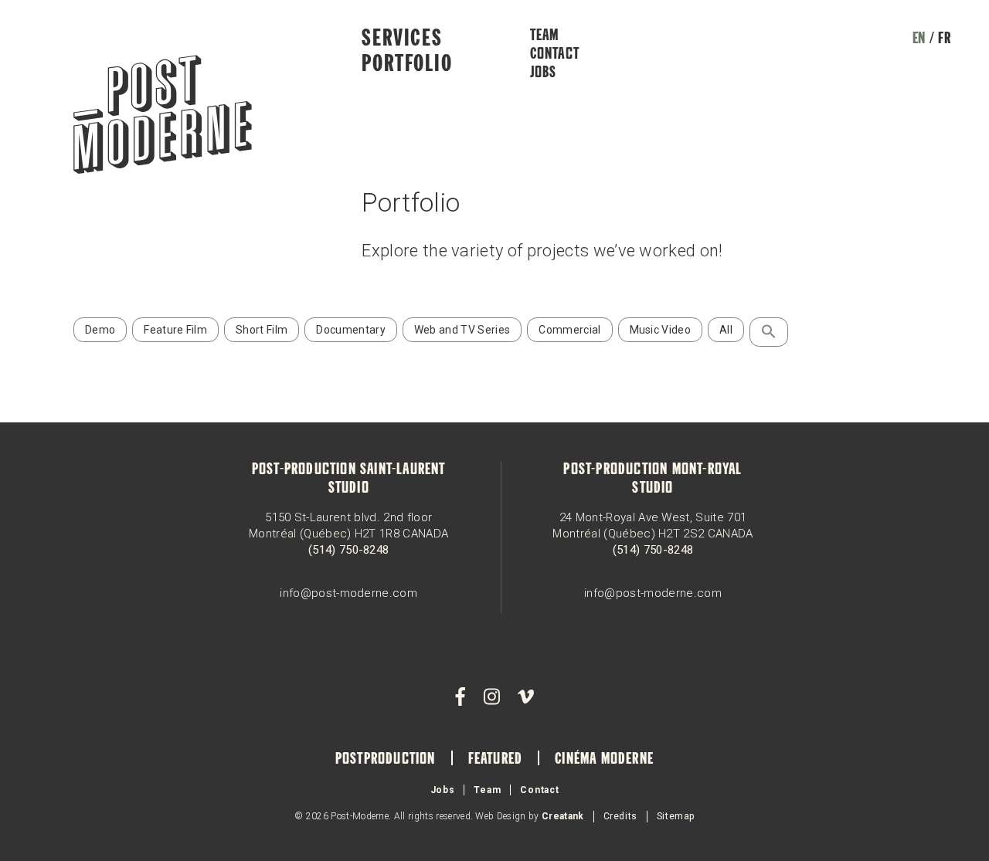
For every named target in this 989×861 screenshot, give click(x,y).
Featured (495, 760)
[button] (768, 332)
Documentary (351, 330)
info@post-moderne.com (348, 593)
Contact (554, 55)
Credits (620, 816)
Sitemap (676, 816)
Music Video (661, 330)
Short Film (261, 330)
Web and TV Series (462, 330)
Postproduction (385, 760)
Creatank (563, 816)
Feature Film (175, 330)
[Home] (162, 116)
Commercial (569, 330)
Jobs (543, 73)
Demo (100, 330)
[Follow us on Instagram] (491, 697)
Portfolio (407, 64)
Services (402, 39)
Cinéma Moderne (604, 760)
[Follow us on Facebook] (460, 697)
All (725, 330)
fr (944, 39)
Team (544, 36)
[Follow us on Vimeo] (525, 697)
